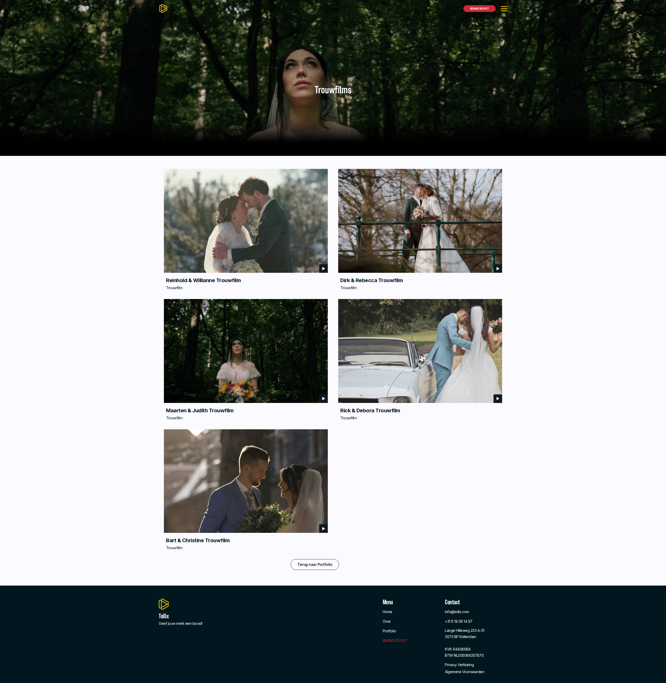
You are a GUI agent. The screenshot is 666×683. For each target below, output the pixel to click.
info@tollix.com (457, 611)
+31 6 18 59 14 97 (458, 621)
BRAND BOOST (479, 8)
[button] (504, 8)
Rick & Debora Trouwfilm (370, 410)
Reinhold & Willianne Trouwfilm (203, 280)
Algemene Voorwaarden (464, 671)
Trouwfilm (174, 287)
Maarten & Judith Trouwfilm (199, 410)
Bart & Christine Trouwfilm (197, 540)
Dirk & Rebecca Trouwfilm (371, 280)
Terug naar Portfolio (314, 564)
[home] (163, 8)
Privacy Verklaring (459, 664)
